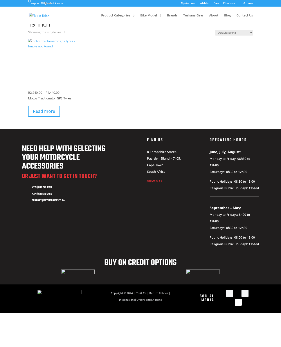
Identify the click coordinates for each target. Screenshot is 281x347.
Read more (44, 111)
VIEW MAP (154, 181)
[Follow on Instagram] (245, 293)
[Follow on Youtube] (238, 302)
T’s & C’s (141, 293)
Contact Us (244, 15)
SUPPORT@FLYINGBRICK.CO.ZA (48, 200)
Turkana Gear (193, 15)
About (213, 15)
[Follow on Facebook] (229, 293)
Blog (227, 15)
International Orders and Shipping (140, 300)
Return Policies (158, 293)
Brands (172, 15)
